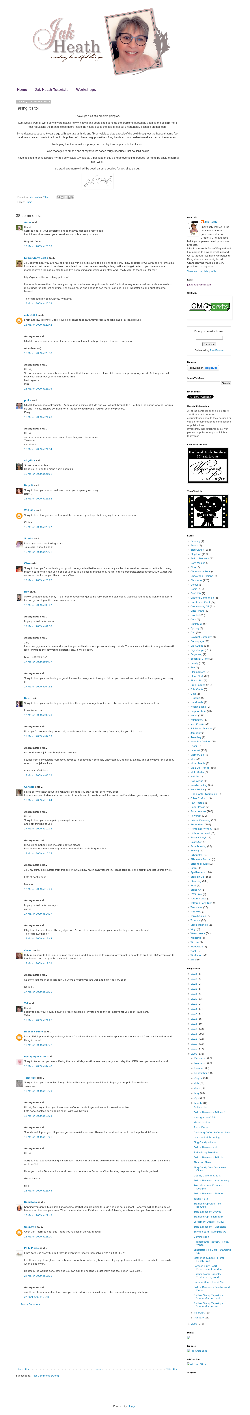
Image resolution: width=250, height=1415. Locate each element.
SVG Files (196, 894)
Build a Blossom (200, 558)
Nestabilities (197, 789)
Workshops (86, 90)
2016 (194, 1018)
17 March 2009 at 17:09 (38, 963)
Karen (27, 698)
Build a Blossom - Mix (206, 1147)
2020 (194, 998)
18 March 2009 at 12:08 (38, 1115)
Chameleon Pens (200, 571)
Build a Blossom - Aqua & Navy (211, 1180)
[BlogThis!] (62, 197)
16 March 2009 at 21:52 (38, 498)
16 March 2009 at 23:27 (38, 580)
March (198, 1103)
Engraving (196, 654)
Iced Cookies (198, 724)
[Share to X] (65, 197)
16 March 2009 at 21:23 (38, 417)
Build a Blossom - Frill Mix (208, 1157)
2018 (194, 1008)
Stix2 (193, 885)
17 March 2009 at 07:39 (38, 736)
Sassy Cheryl (198, 837)
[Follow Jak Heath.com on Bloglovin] (203, 369)
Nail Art (195, 776)
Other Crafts (198, 798)
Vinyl (193, 929)
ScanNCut (196, 841)
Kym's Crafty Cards (36, 257)
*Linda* (28, 538)
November (200, 1063)
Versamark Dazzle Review (209, 1221)
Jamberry (196, 732)
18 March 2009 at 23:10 (38, 1236)
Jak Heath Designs (201, 728)
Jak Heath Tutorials (51, 90)
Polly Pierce (31, 1247)
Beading (195, 541)
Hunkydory (197, 719)
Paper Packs (198, 806)
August (198, 1078)
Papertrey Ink (198, 811)
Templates (196, 907)
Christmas (196, 580)
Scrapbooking (198, 846)
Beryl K (28, 485)
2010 (194, 1048)
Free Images (198, 684)
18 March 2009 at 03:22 (38, 1044)
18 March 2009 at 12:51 (38, 1136)
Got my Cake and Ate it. (207, 1175)
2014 (194, 1028)
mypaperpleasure (35, 1056)
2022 (194, 988)
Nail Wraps (197, 780)
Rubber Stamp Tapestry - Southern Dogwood (208, 1275)
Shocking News (202, 1162)
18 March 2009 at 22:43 (38, 1215)
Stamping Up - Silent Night (209, 1216)
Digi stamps (197, 650)
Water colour (198, 933)
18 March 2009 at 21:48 (38, 1190)
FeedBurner (217, 350)
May (197, 1093)
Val (26, 1003)
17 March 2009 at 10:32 (38, 828)
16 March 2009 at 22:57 (38, 526)
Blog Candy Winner (205, 1142)
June (197, 1087)
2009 (194, 1053)
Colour (194, 584)
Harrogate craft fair (205, 1117)
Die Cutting (197, 645)
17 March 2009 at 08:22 (38, 775)
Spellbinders (198, 872)
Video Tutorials (199, 924)
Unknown (30, 1226)
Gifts (193, 693)
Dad (193, 632)
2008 (194, 1323)
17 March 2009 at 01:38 (38, 626)
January (199, 1317)
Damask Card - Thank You (209, 1282)
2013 (194, 1033)
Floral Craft (197, 676)
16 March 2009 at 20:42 (38, 324)
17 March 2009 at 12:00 (38, 889)
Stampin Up (197, 876)
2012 (194, 1038)
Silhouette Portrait (201, 859)
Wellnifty (29, 510)
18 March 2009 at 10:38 (38, 1090)
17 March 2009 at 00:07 (38, 605)
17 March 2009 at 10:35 (38, 853)
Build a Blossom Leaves (207, 1211)
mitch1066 (30, 314)
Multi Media (197, 772)
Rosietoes (30, 1201)
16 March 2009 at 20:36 (38, 246)
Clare (27, 563)
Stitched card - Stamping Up (210, 1231)
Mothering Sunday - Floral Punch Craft (209, 1259)
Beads (194, 545)
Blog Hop (196, 554)
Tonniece (30, 1077)
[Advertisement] (97, 1337)
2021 (194, 993)
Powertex (196, 815)
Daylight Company (201, 636)
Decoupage (197, 641)
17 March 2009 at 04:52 (38, 686)
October (199, 1068)
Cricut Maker (198, 610)
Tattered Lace (198, 898)
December (200, 1058)
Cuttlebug (196, 623)
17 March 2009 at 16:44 (38, 938)
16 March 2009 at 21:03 (38, 388)
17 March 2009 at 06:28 (38, 714)
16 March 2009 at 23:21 (38, 551)
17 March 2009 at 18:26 (38, 991)
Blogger (132, 1406)
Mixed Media (198, 763)
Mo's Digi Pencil (200, 767)
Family (194, 663)
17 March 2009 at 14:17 (38, 913)
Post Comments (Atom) (45, 1375)
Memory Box (198, 754)
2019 (194, 1003)
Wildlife (195, 942)
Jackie (28, 950)
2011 (194, 1043)
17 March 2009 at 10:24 (38, 800)
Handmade (197, 702)
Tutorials (195, 920)
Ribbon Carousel (200, 833)
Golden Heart (201, 1107)
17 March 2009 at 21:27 (38, 1020)
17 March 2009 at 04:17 (38, 661)
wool (193, 950)
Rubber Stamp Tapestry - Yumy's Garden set (208, 1305)
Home (22, 90)
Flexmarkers (198, 671)
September (201, 1072)
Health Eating (198, 706)
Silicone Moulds (200, 863)
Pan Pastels (197, 802)
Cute (193, 619)
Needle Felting (199, 785)
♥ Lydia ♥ (29, 460)
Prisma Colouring (200, 820)
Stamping (196, 881)
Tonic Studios (198, 915)
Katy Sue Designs (201, 741)
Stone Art (196, 889)
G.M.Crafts (197, 689)
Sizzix (194, 867)
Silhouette (196, 854)
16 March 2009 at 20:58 (38, 353)
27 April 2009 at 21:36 (37, 1296)
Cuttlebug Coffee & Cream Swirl (212, 1132)
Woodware (197, 946)
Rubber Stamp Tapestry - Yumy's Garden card (208, 1297)
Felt (193, 667)
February (200, 1312)
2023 (194, 983)
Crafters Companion (202, 597)
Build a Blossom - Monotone (210, 1226)
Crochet (195, 615)
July (197, 1083)
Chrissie (29, 786)
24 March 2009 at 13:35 (38, 1275)
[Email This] (58, 197)
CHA (193, 567)
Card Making (198, 562)
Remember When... (202, 828)
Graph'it (195, 697)
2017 (194, 1013)
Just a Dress (201, 1127)
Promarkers (197, 824)
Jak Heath (210, 221)
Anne (27, 222)
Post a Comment (30, 1304)
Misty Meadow (202, 1122)
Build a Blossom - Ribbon (208, 1193)
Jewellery (196, 737)
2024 (194, 978)
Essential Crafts (200, 658)
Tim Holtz (196, 911)
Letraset (195, 750)
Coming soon (201, 1236)
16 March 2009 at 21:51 (38, 473)
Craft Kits (196, 593)
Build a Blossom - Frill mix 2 (210, 1112)
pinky (27, 400)
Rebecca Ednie (33, 1031)
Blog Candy (197, 549)
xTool (194, 959)
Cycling (195, 628)
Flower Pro (197, 680)
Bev (26, 591)
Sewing (195, 850)
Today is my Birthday (206, 1152)
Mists (194, 759)
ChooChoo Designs (202, 575)
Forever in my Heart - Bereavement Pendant (208, 1267)
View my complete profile (201, 271)
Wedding (196, 937)
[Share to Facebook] (69, 197)
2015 (194, 1023)
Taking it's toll (201, 1198)
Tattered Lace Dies (201, 902)
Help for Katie (198, 711)
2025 (194, 973)
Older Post (172, 1369)
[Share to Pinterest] (72, 197)
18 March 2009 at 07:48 (38, 1066)
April (197, 1098)
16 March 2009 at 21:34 (38, 449)
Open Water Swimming (204, 793)
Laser (194, 745)
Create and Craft (200, 602)
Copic (194, 588)
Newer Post (23, 1369)
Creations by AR (200, 606)
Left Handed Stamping (207, 1137)
